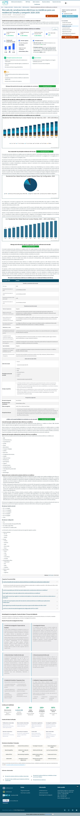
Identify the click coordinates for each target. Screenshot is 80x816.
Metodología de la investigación (68, 33)
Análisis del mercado (66, 26)
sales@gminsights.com (65, 798)
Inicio (2, 7)
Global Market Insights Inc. (7, 810)
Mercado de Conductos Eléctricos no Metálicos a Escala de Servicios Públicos (44, 776)
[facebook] (72, 810)
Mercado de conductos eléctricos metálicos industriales (17, 776)
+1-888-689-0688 (65, 793)
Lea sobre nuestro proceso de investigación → (15, 764)
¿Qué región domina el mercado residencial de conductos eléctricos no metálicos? (21, 593)
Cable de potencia (25, 7)
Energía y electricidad (9, 7)
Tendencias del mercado (67, 24)
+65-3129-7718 (63, 796)
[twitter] (68, 810)
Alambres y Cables (17, 7)
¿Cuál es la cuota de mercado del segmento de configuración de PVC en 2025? (20, 608)
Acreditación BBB (19, 710)
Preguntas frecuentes (66, 31)
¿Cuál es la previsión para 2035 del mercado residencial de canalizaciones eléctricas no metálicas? (25, 590)
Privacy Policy (48, 814)
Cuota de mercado (66, 28)
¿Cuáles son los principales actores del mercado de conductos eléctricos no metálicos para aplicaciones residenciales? (26, 601)
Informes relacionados (67, 35)
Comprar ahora (71, 16)
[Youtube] (76, 810)
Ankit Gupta (50, 575)
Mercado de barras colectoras (39, 779)
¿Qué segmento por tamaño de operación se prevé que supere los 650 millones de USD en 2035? (24, 605)
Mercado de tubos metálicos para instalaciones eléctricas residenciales (17, 779)
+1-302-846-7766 (63, 795)
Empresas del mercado (67, 29)
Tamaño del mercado (66, 22)
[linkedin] (65, 810)
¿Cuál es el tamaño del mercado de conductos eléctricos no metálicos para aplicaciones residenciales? (26, 582)
